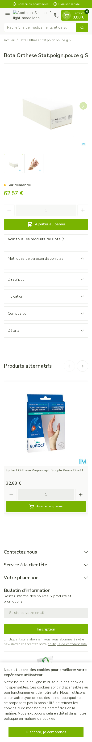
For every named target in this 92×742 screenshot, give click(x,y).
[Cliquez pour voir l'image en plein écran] (46, 106)
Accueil (9, 40)
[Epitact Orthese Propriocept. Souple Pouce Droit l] (46, 423)
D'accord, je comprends (46, 732)
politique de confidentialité (67, 644)
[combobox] (40, 27)
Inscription (46, 629)
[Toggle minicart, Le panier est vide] (66, 15)
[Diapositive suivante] (82, 366)
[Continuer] (83, 106)
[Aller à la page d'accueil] (32, 15)
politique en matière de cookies (29, 718)
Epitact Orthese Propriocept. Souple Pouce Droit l (44, 470)
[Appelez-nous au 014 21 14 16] (56, 15)
